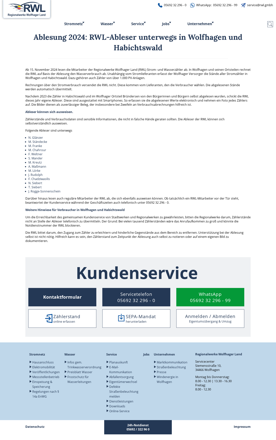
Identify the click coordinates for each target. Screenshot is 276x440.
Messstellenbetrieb (45, 377)
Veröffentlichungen (46, 372)
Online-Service (119, 411)
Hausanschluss (43, 362)
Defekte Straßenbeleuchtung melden (123, 392)
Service (137, 23)
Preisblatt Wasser (79, 372)
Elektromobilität (43, 367)
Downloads (117, 406)
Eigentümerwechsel (123, 382)
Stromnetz (73, 23)
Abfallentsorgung (121, 377)
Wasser (107, 23)
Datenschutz (34, 427)
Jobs (165, 23)
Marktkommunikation (172, 362)
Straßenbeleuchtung (171, 367)
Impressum (242, 427)
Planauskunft (118, 362)
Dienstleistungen (121, 401)
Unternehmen (199, 23)
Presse (161, 372)
